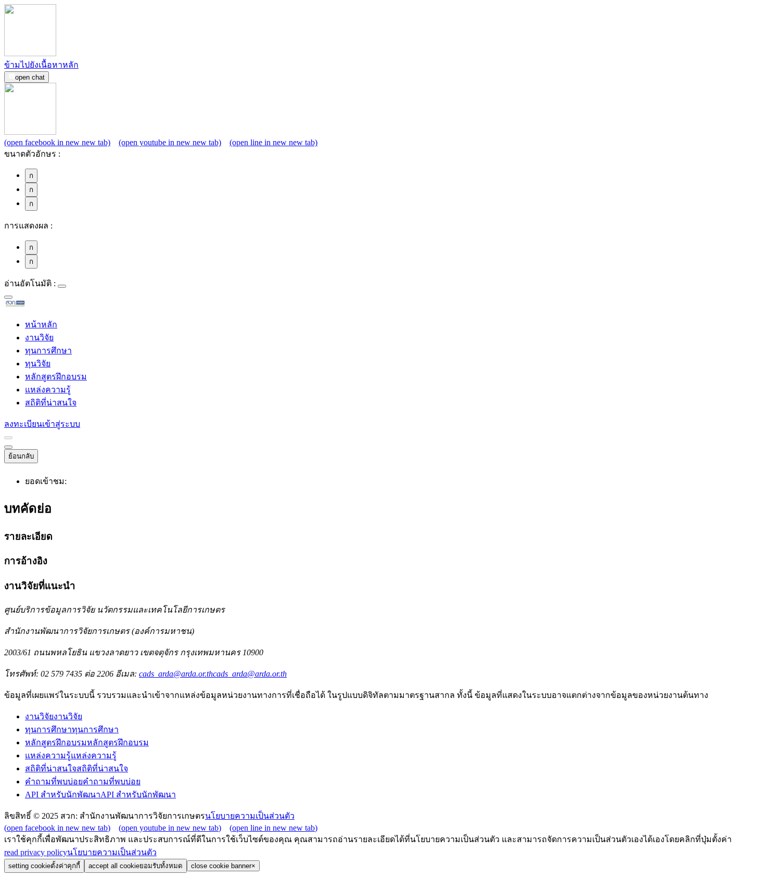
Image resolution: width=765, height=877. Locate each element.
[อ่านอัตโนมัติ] (62, 286)
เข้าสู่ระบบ (61, 424)
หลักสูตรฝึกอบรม (56, 376)
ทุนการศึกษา (48, 350)
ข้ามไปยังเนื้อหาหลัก (41, 64)
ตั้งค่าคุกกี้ (44, 866)
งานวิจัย (39, 337)
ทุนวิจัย (37, 363)
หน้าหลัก (41, 324)
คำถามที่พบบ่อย (83, 781)
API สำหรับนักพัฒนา (100, 794)
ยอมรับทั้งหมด (135, 866)
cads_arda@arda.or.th (213, 673)
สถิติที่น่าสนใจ (50, 402)
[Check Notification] (8, 437)
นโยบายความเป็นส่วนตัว (250, 815)
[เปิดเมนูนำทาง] (8, 447)
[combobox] (8, 297)
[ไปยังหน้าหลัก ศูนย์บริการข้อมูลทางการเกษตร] (31, 304)
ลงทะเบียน (23, 424)
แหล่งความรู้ (48, 389)
